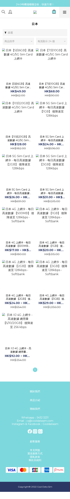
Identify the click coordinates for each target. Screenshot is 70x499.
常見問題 (35, 450)
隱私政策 (35, 456)
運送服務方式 (35, 453)
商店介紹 (35, 400)
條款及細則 (35, 460)
